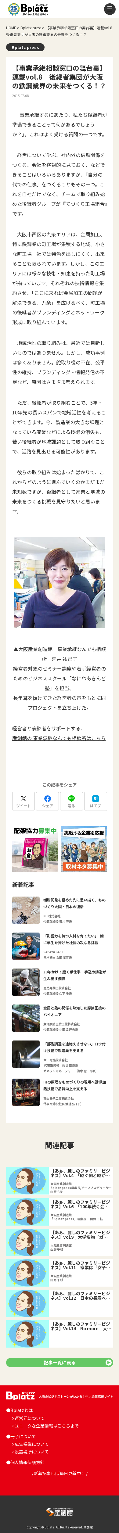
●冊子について (21, 1436)
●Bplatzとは (19, 1410)
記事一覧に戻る (60, 1362)
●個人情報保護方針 (25, 1462)
